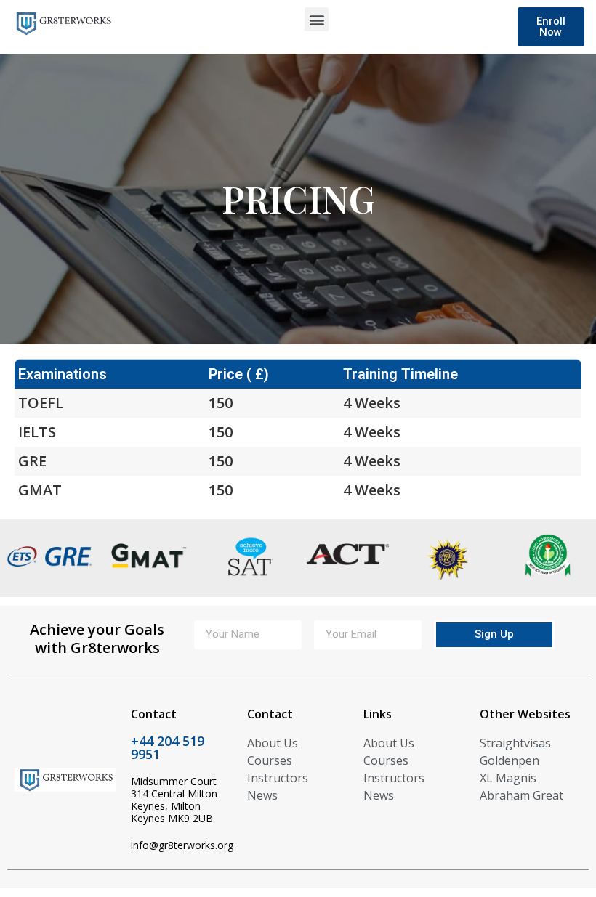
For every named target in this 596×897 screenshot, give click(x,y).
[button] (317, 19)
